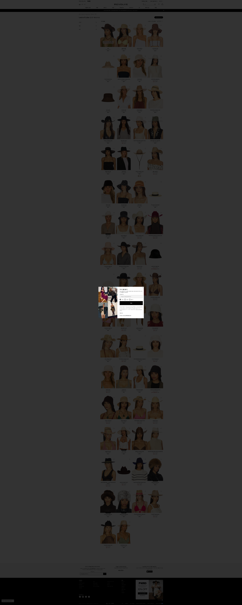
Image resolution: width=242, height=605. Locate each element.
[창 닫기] (143, 288)
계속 (131, 303)
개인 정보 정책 (122, 309)
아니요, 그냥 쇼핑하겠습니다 (125, 315)
